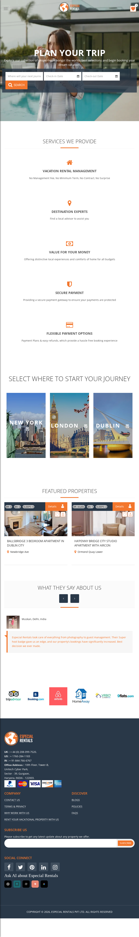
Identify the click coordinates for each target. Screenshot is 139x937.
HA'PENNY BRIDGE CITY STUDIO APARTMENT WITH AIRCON (95, 543)
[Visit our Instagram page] (55, 867)
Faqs (75, 813)
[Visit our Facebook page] (8, 867)
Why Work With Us (16, 813)
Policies (77, 806)
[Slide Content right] (74, 598)
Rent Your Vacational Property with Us (31, 819)
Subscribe (125, 843)
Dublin (109, 425)
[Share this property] (63, 514)
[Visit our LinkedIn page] (43, 867)
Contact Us (12, 800)
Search (19, 85)
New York (26, 422)
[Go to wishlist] (133, 9)
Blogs (76, 800)
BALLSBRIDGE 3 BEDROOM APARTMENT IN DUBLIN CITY (35, 543)
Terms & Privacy (15, 806)
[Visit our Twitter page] (20, 867)
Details (52, 506)
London (66, 425)
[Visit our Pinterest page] (32, 867)
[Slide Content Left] (63, 598)
